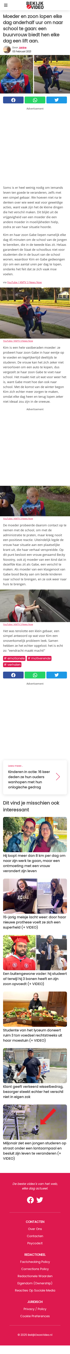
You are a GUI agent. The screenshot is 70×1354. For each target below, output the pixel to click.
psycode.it (35, 1243)
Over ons (35, 1229)
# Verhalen (12, 664)
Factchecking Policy (35, 1262)
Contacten (35, 1236)
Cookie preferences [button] (35, 1316)
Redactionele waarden (35, 1276)
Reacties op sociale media (35, 1290)
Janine (23, 47)
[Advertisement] (35, 146)
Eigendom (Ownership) (35, 1283)
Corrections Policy (35, 1269)
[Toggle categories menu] (5, 5)
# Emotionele (14, 658)
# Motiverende (39, 658)
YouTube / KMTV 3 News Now (24, 282)
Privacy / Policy (35, 1309)
